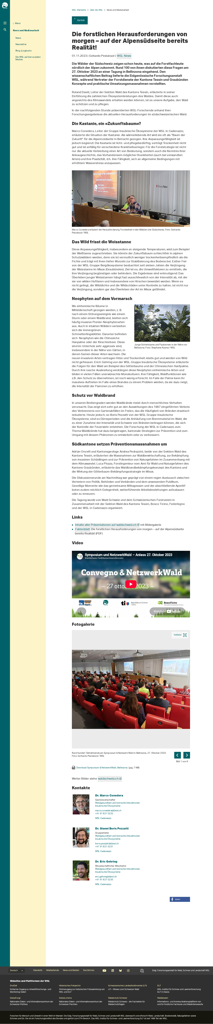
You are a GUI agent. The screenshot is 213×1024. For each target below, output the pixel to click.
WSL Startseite (79, 10)
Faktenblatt (82, 529)
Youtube (104, 970)
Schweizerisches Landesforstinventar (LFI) (127, 985)
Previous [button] (177, 755)
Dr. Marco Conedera (109, 795)
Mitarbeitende (52, 970)
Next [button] (186, 755)
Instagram (128, 970)
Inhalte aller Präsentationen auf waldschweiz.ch (105, 525)
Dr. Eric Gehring (106, 861)
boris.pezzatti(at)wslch (107, 843)
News (18, 38)
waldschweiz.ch (108, 779)
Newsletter (21, 44)
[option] (131, 699)
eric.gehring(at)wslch (106, 876)
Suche (5, 29)
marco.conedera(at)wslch (108, 810)
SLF (142, 970)
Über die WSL (96, 10)
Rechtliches (88, 970)
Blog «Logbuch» (23, 50)
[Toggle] (4, 23)
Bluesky (120, 970)
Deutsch (14, 970)
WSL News (124, 56)
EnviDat (13, 985)
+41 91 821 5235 (104, 879)
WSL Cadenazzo (103, 818)
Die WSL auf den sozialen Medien (28, 58)
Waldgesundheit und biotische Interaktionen (117, 803)
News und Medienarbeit (26, 30)
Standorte (37, 970)
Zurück (81, 20)
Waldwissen (162, 998)
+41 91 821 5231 (104, 846)
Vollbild (177, 635)
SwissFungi (15, 998)
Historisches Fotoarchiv (70, 985)
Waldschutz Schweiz (117, 998)
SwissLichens (65, 998)
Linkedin (112, 970)
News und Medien (71, 970)
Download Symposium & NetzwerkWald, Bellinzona (107, 767)
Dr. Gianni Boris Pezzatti (112, 828)
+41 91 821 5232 (104, 813)
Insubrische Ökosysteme (107, 806)
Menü (17, 23)
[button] (180, 899)
